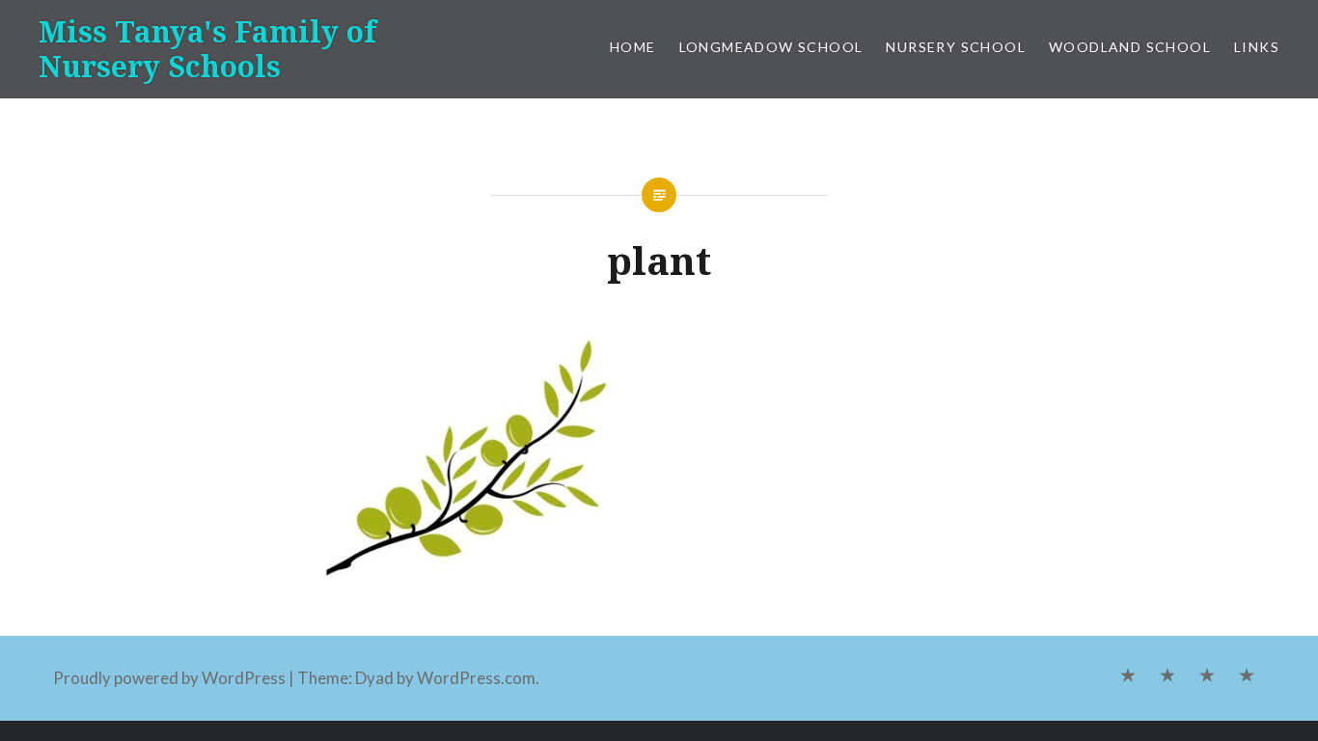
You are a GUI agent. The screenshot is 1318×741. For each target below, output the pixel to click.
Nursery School (956, 47)
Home (633, 47)
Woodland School (1130, 47)
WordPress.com (476, 678)
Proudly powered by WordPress (169, 678)
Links (1256, 47)
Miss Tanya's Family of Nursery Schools (207, 49)
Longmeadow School (771, 47)
